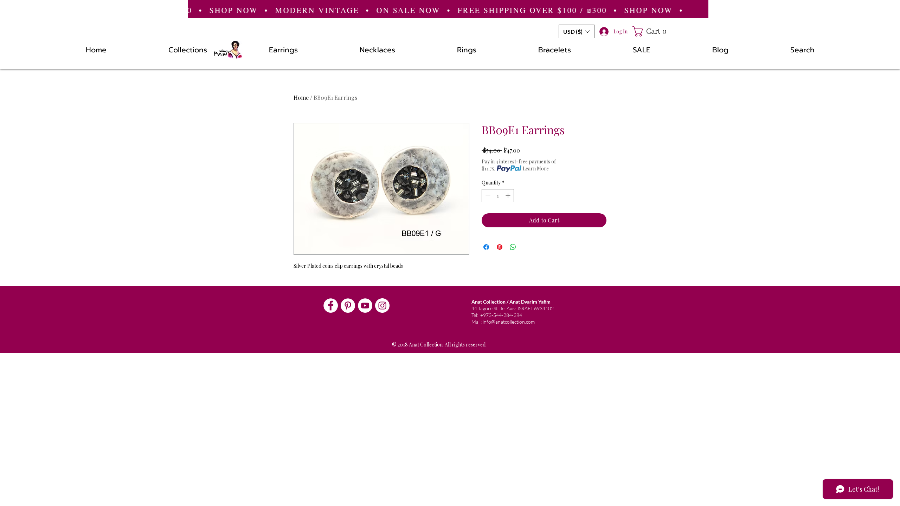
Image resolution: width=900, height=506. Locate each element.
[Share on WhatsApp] (513, 247)
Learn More (536, 168)
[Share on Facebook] (486, 247)
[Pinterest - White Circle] (348, 305)
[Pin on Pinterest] (499, 247)
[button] (576, 31)
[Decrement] (487, 195)
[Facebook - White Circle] (330, 305)
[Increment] (508, 195)
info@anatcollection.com (509, 322)
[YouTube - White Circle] (365, 305)
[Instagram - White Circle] (382, 305)
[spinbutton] (497, 195)
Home (301, 97)
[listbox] (576, 31)
